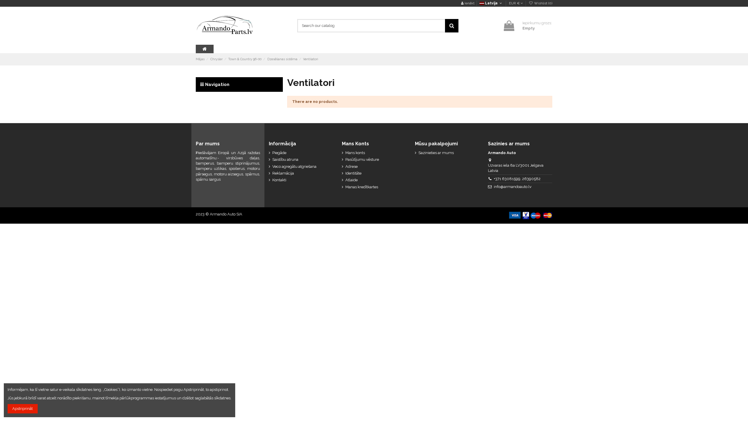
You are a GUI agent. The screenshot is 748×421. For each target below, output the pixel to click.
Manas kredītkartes (361, 187)
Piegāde (279, 153)
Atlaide (351, 180)
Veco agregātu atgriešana (294, 166)
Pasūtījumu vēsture (362, 159)
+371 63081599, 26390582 (517, 179)
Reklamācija (283, 173)
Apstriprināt (22, 408)
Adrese (351, 166)
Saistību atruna (285, 159)
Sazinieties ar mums (436, 153)
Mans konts (355, 153)
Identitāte (353, 173)
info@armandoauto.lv (512, 186)
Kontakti (279, 180)
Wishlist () (542, 3)
